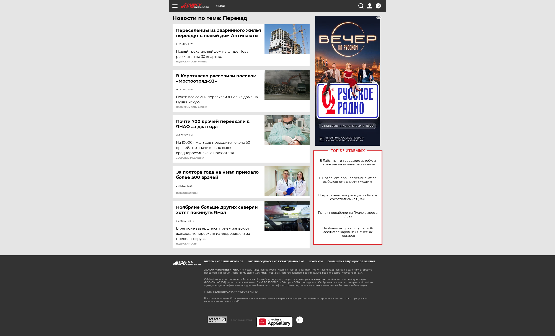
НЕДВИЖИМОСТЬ (186, 244)
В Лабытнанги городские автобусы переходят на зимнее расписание (348, 162)
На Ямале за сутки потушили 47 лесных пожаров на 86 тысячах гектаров (347, 232)
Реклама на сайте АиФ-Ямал (223, 261)
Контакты (316, 261)
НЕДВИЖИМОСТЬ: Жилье (191, 62)
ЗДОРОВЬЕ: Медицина (190, 158)
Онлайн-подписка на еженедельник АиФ (276, 261)
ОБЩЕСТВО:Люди (187, 193)
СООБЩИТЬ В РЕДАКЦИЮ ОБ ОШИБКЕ (351, 261)
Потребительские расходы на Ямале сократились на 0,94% (347, 197)
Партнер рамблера (241, 320)
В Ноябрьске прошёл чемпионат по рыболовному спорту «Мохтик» (347, 180)
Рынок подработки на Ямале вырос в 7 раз (348, 214)
